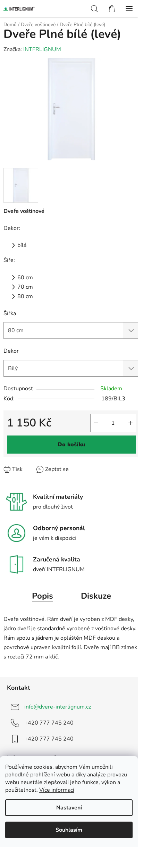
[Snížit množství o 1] (96, 423)
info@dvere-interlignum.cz (57, 707)
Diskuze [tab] (96, 595)
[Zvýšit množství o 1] (130, 423)
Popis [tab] (42, 595)
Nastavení (69, 808)
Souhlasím (69, 830)
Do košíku (71, 444)
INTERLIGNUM (42, 49)
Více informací (56, 790)
